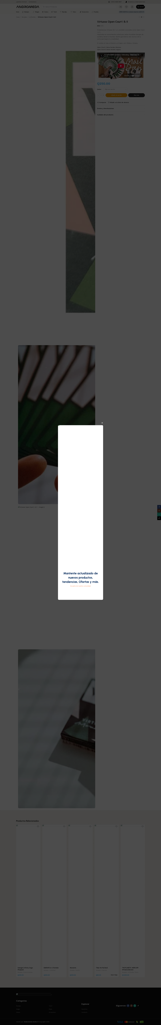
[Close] (102, 422)
